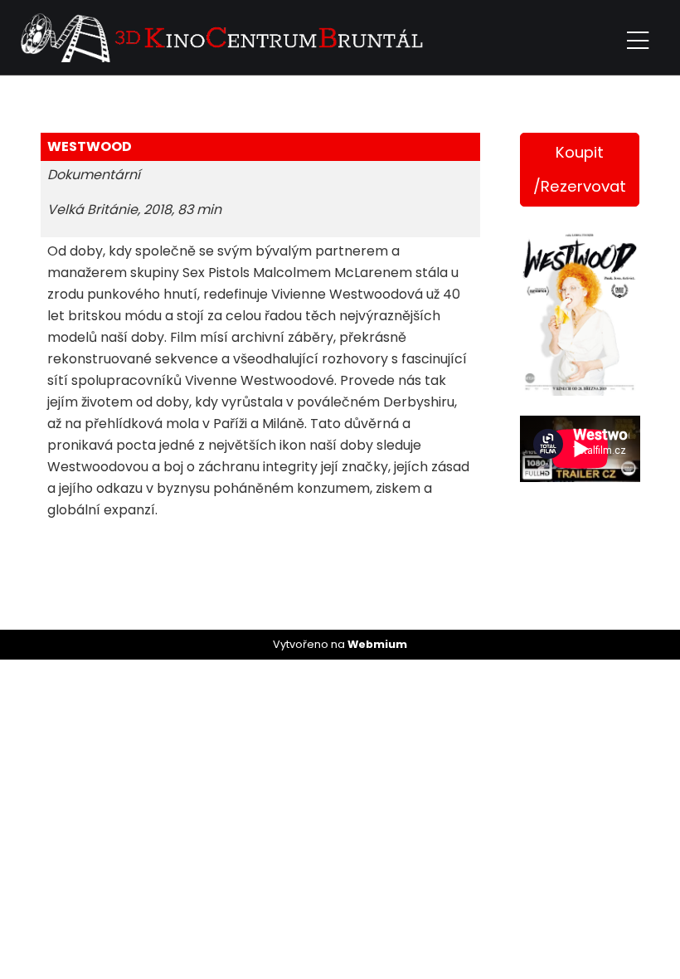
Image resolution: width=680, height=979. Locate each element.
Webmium (377, 644)
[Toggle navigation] (637, 37)
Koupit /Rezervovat (579, 169)
